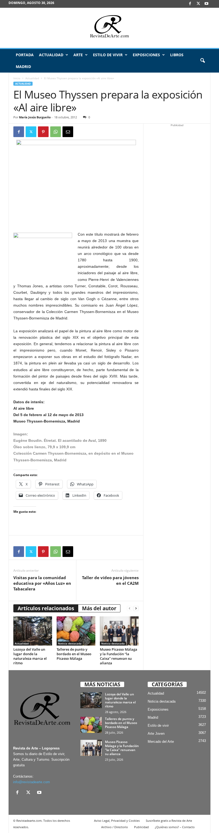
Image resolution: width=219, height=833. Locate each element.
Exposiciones (146, 54)
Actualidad (51, 54)
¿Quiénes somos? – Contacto (175, 827)
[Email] (67, 131)
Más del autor (99, 608)
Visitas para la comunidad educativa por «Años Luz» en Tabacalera (42, 583)
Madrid (23, 66)
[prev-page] (129, 608)
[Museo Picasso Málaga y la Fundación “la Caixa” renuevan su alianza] (119, 630)
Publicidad (141, 827)
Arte (78, 54)
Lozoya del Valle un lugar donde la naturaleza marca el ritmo (30, 656)
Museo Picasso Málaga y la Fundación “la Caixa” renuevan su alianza (118, 656)
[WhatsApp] (55, 131)
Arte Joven (156, 734)
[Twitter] (31, 131)
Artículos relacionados (46, 608)
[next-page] (136, 608)
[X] (198, 4)
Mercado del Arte (161, 742)
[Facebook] (190, 4)
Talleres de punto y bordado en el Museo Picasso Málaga (74, 654)
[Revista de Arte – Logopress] (109, 28)
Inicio (16, 78)
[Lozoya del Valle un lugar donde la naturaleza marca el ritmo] (32, 630)
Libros (176, 54)
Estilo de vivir (108, 54)
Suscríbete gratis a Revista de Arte (169, 821)
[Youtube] (206, 4)
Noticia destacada (69, 643)
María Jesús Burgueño (35, 117)
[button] (202, 61)
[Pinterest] (43, 131)
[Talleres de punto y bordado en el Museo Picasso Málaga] (76, 630)
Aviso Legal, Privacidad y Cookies (117, 821)
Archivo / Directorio (114, 827)
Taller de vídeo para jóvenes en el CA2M (110, 580)
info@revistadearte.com (31, 782)
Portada (25, 54)
